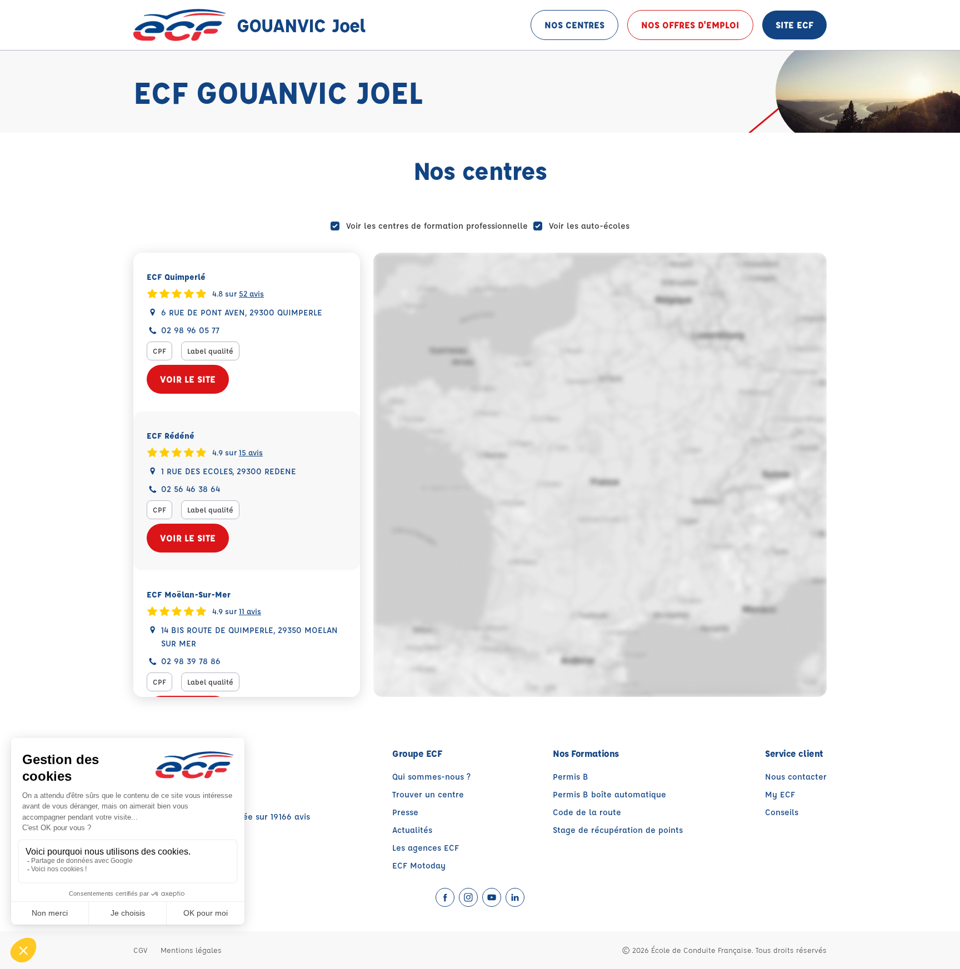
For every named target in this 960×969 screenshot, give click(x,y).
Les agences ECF (425, 847)
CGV (140, 950)
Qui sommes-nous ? (431, 776)
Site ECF (794, 25)
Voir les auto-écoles (589, 225)
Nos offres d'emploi (690, 25)
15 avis (251, 452)
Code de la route (587, 812)
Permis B (570, 776)
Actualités (412, 830)
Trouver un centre (428, 794)
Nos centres (574, 25)
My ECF (780, 794)
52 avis (251, 293)
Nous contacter (796, 776)
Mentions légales (191, 950)
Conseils (781, 812)
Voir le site (188, 379)
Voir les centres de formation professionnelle (437, 225)
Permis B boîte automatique (609, 794)
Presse (405, 812)
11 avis (250, 611)
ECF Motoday (419, 865)
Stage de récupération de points (618, 830)
